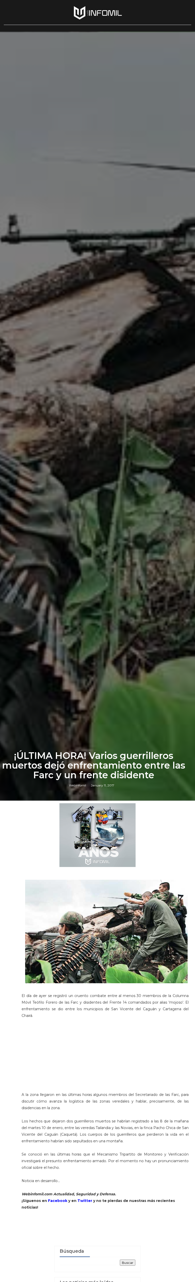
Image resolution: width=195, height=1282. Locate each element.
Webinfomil (77, 785)
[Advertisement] (105, 1057)
